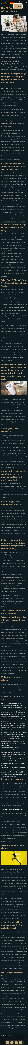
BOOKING (18, 6)
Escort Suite (9, 1036)
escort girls (15, 57)
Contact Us (17, 14)
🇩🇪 (12, 3)
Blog (15, 11)
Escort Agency (5, 123)
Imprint (14, 1038)
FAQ (2, 1038)
